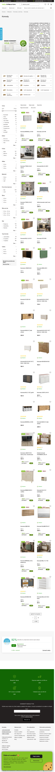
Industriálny (10, 225)
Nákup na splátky (18, 737)
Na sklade (10, 114)
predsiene (31, 42)
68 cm (10, 253)
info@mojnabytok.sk (6, 731)
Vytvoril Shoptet (48, 770)
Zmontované (10, 126)
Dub (10, 142)
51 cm (10, 249)
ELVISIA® (10, 132)
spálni (41, 33)
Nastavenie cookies (44, 741)
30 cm (10, 200)
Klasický (10, 227)
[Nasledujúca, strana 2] (35, 618)
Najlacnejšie (31, 105)
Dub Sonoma (10, 140)
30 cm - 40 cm (10, 213)
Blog (15, 739)
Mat (10, 189)
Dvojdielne (10, 238)
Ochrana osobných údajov (45, 733)
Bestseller (10, 124)
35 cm (10, 166)
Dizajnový (10, 224)
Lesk (10, 191)
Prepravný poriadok (44, 737)
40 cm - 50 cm (10, 215)
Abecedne (33, 107)
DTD (10, 179)
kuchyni (36, 60)
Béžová (10, 153)
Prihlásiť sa (27, 719)
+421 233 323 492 (43, 1)
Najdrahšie (39, 105)
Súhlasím (36, 756)
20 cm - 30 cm (10, 211)
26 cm (10, 198)
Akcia (10, 116)
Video (10, 130)
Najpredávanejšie (24, 107)
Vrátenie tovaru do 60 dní (21, 1)
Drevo (10, 177)
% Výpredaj (10, 122)
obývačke (47, 53)
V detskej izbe (45, 47)
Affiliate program (30, 737)
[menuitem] (5, 8)
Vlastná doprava (7, 1)
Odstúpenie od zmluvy (45, 739)
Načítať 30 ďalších (35, 614)
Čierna (10, 155)
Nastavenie (36, 760)
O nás (28, 730)
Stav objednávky (31, 731)
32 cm (10, 164)
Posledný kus (10, 128)
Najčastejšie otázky (31, 735)
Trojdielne (10, 240)
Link (14, 682)
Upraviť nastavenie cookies (33, 770)
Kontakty (16, 730)
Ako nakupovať (17, 733)
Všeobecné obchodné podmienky (45, 730)
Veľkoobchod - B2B (31, 739)
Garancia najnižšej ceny (19, 735)
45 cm (10, 202)
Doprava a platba (18, 731)
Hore (36, 621)
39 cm (10, 168)
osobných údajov (29, 716)
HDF (10, 181)
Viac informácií (7, 766)
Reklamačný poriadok (44, 735)
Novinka (10, 118)
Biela (10, 151)
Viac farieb (10, 120)
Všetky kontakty (5, 733)
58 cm (10, 251)
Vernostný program (31, 733)
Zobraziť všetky (46, 650)
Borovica (10, 138)
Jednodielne (10, 236)
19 (38, 617)
